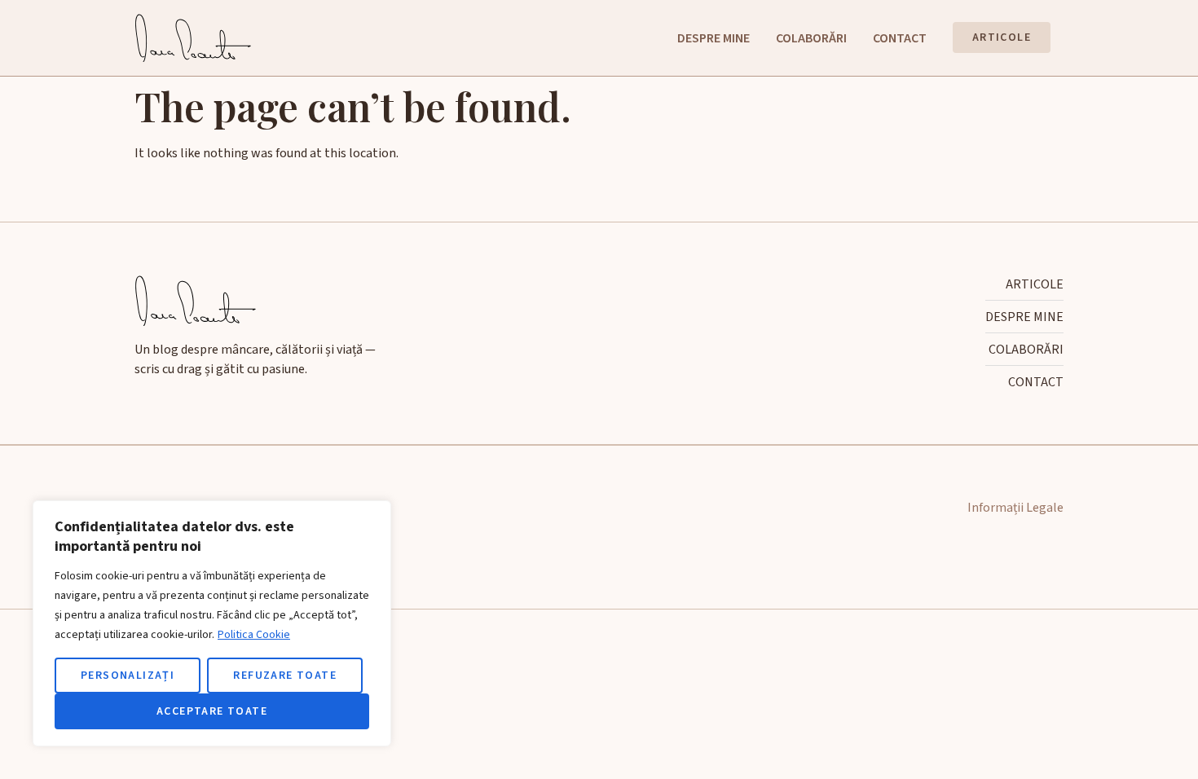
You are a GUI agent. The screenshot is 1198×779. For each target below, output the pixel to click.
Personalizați (127, 675)
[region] (212, 623)
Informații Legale (1015, 508)
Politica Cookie (254, 635)
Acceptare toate (211, 711)
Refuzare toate (285, 675)
